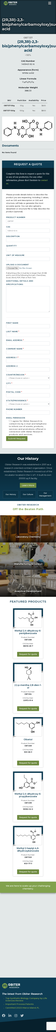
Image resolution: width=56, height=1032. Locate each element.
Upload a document (17, 264)
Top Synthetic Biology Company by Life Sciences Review (26, 999)
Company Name (15, 349)
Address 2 (12, 366)
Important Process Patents (19, 1004)
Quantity (11, 246)
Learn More (28, 485)
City (9, 383)
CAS (8, 227)
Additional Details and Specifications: (19, 282)
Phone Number (14, 409)
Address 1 (12, 357)
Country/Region (16, 375)
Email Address (15, 340)
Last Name (12, 331)
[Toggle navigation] (49, 3)
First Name (12, 323)
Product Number (15, 217)
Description (13, 236)
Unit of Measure (15, 255)
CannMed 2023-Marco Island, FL (22, 1007)
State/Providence (17, 400)
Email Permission (26, 421)
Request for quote (28, 654)
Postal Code (14, 392)
